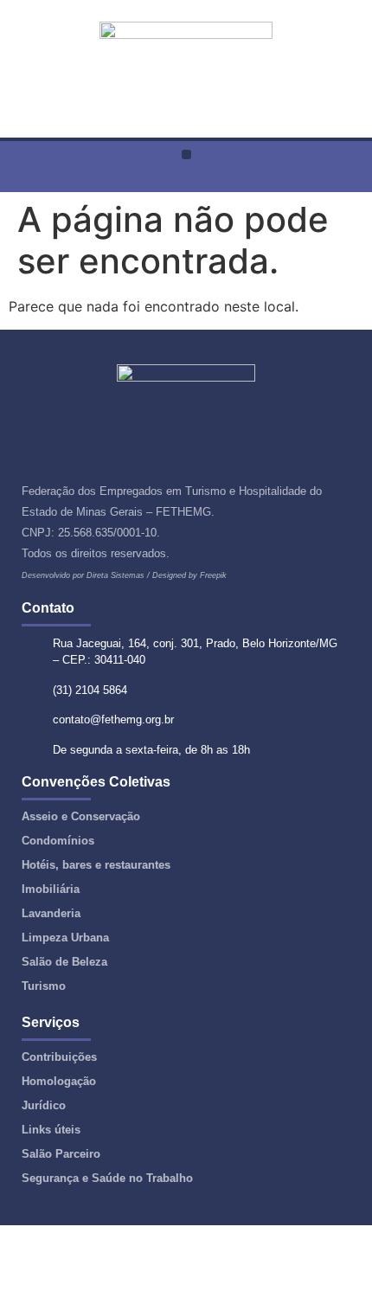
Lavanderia (51, 913)
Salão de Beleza (64, 961)
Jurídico (44, 1105)
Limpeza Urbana (65, 937)
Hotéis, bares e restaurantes (96, 864)
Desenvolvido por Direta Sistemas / (87, 575)
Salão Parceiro (61, 1153)
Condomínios (58, 840)
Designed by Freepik (189, 575)
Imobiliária (51, 889)
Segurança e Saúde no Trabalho (107, 1178)
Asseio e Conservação (81, 816)
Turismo (44, 985)
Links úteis (51, 1129)
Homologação (59, 1081)
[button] (186, 154)
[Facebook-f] (186, 180)
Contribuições (59, 1056)
